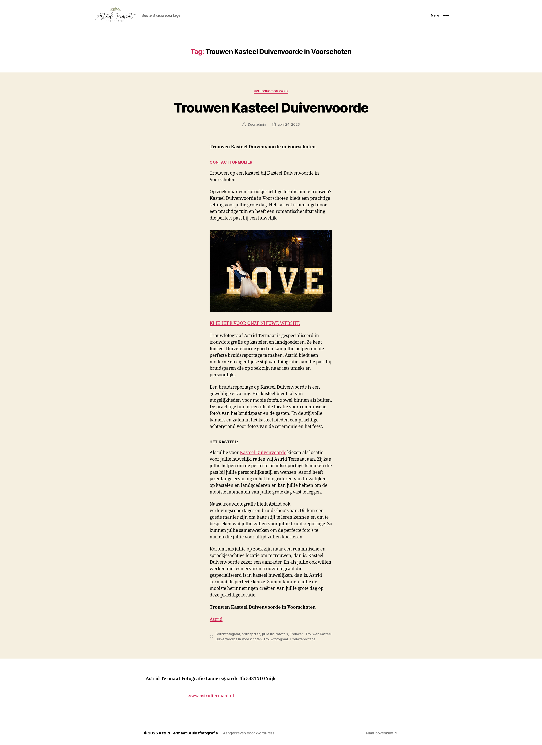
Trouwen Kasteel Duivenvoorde (271, 107)
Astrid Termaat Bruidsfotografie (188, 733)
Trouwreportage (302, 639)
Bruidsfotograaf (228, 634)
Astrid (216, 619)
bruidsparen (251, 634)
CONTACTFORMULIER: (232, 162)
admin (261, 124)
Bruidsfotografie (271, 91)
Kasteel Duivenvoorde (263, 453)
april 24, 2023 (289, 124)
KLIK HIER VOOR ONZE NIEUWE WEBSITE (255, 323)
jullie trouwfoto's (275, 634)
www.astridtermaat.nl (210, 696)
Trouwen (297, 634)
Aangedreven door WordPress (248, 733)
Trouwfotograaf (275, 639)
